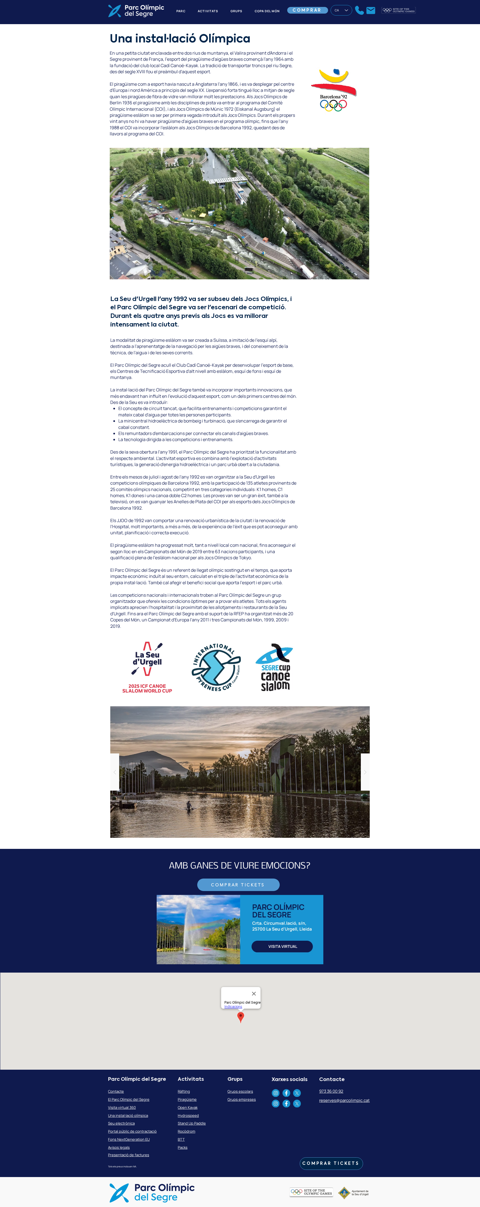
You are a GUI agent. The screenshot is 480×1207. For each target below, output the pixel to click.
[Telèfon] (359, 10)
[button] (239, 213)
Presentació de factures (128, 1154)
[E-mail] (370, 10)
